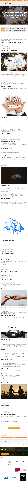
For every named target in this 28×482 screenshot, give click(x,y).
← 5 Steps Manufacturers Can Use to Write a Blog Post (6, 444)
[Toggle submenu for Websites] (25, 458)
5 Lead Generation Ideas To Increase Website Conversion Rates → (22, 444)
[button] (26, 4)
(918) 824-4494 (3, 460)
